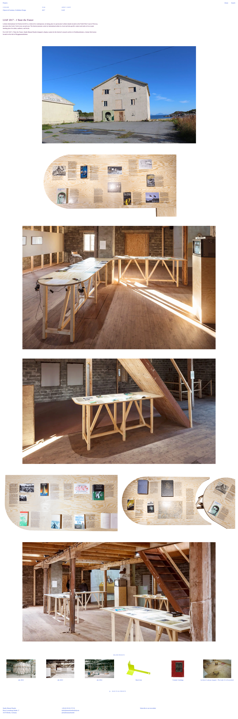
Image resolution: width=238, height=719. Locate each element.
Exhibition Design (20, 10)
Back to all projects (119, 691)
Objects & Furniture (9, 10)
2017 (43, 10)
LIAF (63, 10)
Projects (5, 3)
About (226, 3)
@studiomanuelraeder (68, 712)
